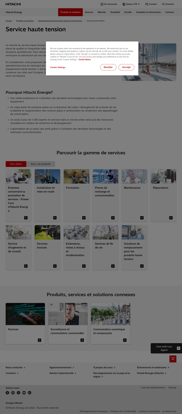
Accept (126, 67)
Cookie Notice (84, 59)
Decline (108, 67)
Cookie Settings (58, 67)
